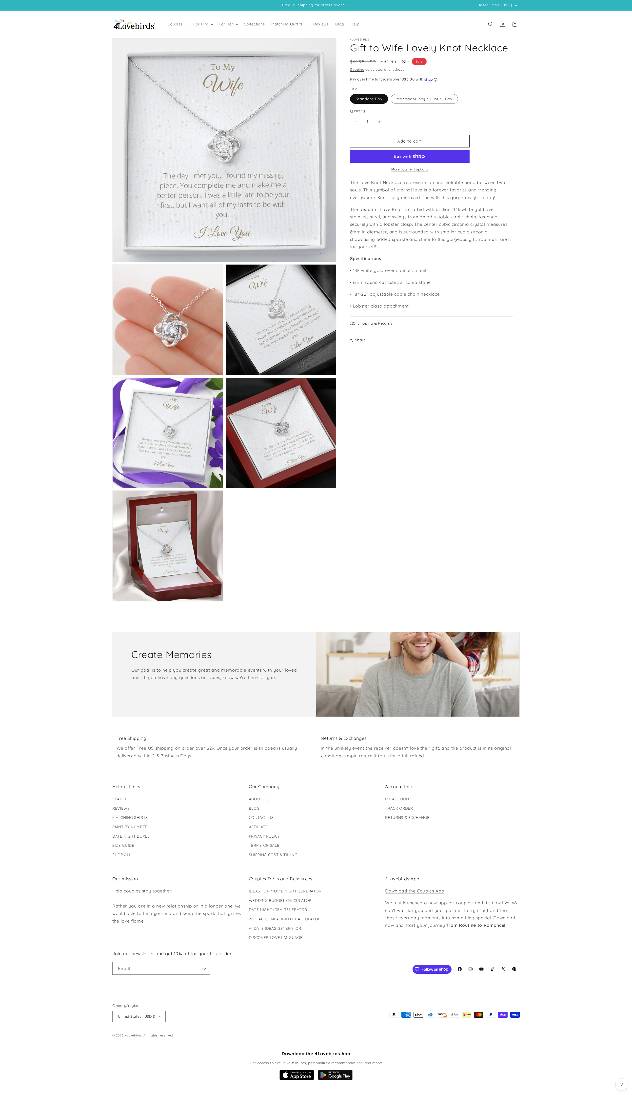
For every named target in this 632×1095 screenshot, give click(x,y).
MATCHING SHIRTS (130, 817)
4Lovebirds (133, 1035)
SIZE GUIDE (123, 845)
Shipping (357, 69)
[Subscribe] (204, 968)
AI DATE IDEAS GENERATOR (275, 928)
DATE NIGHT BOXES (131, 836)
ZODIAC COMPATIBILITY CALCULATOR (285, 919)
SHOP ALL (121, 854)
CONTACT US (261, 817)
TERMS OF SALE (264, 845)
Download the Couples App (414, 890)
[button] (177, 24)
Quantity (357, 111)
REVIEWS (121, 808)
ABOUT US (259, 799)
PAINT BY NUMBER (130, 827)
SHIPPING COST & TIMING (273, 854)
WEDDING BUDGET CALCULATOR (280, 900)
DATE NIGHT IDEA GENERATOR (278, 910)
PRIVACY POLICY (264, 836)
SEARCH (120, 799)
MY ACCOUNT (398, 799)
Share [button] (360, 340)
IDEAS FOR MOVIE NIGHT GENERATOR (285, 891)
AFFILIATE (258, 827)
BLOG (254, 808)
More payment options (409, 169)
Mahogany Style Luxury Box (424, 99)
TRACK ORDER (399, 808)
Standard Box (369, 99)
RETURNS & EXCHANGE (407, 817)
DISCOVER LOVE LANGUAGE (276, 937)
